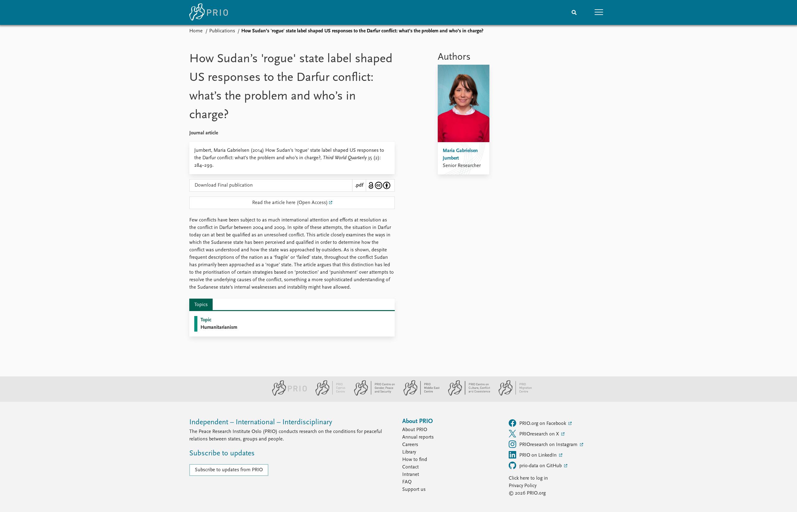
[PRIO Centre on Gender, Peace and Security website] (372, 394)
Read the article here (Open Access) (290, 202)
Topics (201, 304)
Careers (410, 444)
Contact (410, 467)
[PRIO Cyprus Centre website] (328, 394)
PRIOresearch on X (539, 434)
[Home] (208, 12)
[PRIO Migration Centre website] (512, 394)
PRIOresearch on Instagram (549, 444)
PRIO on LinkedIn (538, 455)
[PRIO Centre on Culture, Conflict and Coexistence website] (466, 394)
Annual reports (418, 437)
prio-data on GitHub (541, 465)
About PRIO (414, 429)
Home (196, 31)
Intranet (410, 474)
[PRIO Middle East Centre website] (419, 394)
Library (409, 452)
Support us (414, 489)
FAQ (407, 482)
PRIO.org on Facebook (543, 423)
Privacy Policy (522, 485)
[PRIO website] (287, 394)
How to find (414, 459)
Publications (222, 31)
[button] (599, 12)
